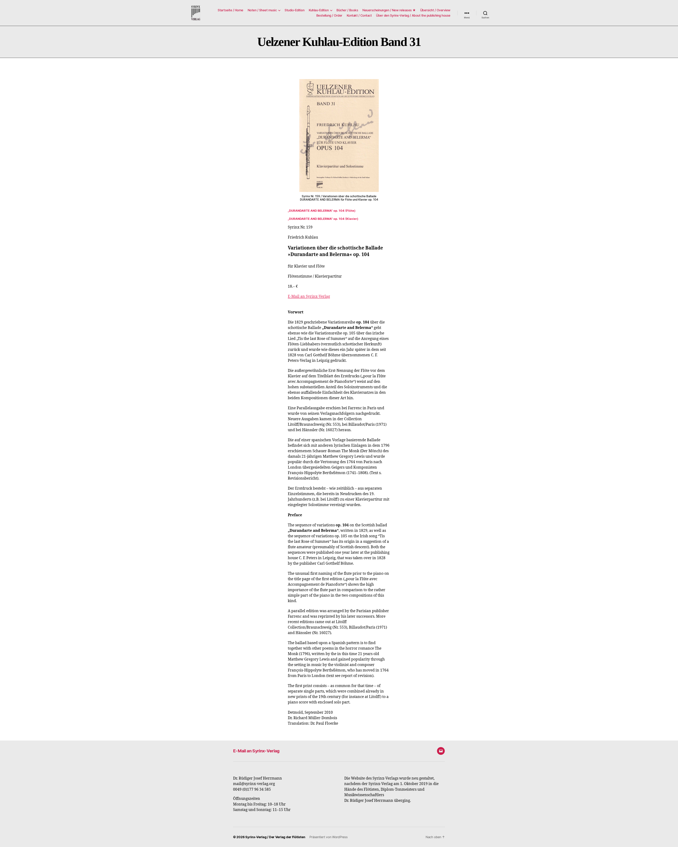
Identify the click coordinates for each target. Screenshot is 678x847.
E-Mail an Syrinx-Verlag (256, 750)
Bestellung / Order (329, 15)
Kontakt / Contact (359, 15)
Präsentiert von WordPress (328, 837)
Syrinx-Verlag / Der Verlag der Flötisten (275, 837)
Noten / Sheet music (262, 10)
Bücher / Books (347, 10)
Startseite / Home (230, 10)
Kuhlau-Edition (319, 10)
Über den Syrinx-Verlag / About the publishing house (413, 15)
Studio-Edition (294, 10)
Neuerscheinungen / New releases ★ (389, 10)
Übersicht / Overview (435, 10)
